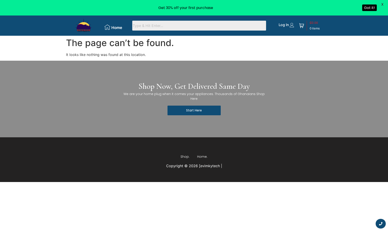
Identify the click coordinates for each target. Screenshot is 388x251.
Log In (284, 24)
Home (116, 27)
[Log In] (292, 25)
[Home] (107, 27)
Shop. (185, 156)
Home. (202, 156)
